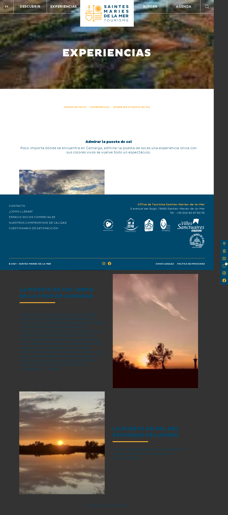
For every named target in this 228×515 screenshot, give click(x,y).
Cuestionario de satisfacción (33, 228)
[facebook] (224, 281)
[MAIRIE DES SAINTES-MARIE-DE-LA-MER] (197, 241)
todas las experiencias (108, 506)
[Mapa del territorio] (224, 243)
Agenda (183, 7)
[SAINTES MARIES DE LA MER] (107, 13)
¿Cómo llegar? (21, 211)
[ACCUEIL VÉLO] (149, 225)
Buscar (150, 7)
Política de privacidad (191, 264)
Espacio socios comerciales (32, 217)
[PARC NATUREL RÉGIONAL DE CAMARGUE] (165, 225)
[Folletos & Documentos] (224, 258)
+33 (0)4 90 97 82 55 (191, 213)
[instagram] (224, 273)
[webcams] (224, 251)
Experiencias (63, 7)
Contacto (17, 206)
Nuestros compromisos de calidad (38, 223)
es (6, 6)
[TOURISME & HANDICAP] (130, 225)
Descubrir (30, 7)
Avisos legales (165, 264)
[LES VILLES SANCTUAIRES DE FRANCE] (190, 225)
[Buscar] (207, 6)
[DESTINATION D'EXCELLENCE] (108, 225)
